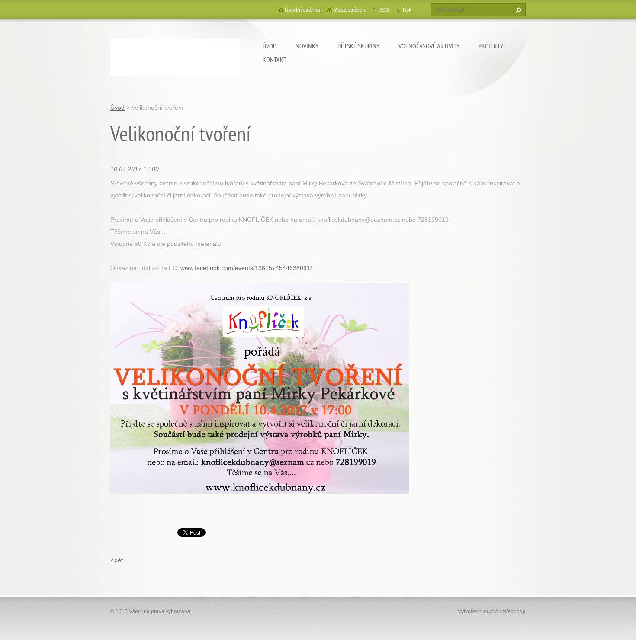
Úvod (269, 45)
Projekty (491, 45)
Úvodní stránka (302, 10)
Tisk (406, 10)
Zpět (116, 560)
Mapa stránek (349, 10)
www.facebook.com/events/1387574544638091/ (246, 267)
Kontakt (274, 59)
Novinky (307, 45)
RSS (383, 10)
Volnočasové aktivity (428, 45)
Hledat (517, 9)
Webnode (514, 611)
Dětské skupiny (358, 45)
